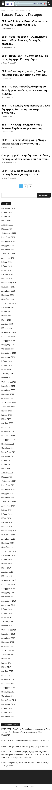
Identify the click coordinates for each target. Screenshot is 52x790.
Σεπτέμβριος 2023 (8, 353)
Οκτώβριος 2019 (7, 547)
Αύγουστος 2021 (8, 456)
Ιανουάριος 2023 (8, 386)
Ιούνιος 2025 (6, 266)
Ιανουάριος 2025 (8, 287)
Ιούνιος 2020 (6, 514)
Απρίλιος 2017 (7, 671)
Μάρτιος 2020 (6, 527)
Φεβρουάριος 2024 (8, 332)
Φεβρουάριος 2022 (8, 431)
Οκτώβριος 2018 (7, 597)
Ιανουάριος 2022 (8, 436)
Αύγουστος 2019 (8, 555)
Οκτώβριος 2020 (7, 498)
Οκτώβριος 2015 (7, 717)
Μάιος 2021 (6, 469)
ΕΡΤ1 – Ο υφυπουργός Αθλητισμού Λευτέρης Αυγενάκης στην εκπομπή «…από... (24, 90)
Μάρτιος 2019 (6, 576)
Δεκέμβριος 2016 (8, 688)
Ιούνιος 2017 (6, 663)
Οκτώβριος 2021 (7, 448)
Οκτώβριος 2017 (7, 646)
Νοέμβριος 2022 (7, 394)
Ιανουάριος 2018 (8, 634)
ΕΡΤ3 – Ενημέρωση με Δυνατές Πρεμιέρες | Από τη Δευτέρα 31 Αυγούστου (25, 764)
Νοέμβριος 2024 (7, 295)
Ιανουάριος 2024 (8, 336)
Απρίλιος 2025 (7, 274)
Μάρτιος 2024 (6, 328)
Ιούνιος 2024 (6, 316)
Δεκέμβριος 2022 (8, 390)
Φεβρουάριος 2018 (8, 630)
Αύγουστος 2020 (8, 506)
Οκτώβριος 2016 (7, 696)
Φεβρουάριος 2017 (8, 679)
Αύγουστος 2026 (8, 208)
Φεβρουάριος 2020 (8, 531)
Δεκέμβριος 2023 (8, 341)
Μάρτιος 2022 (6, 427)
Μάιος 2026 (6, 221)
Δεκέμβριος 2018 (8, 589)
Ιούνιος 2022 (6, 415)
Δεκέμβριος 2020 (8, 489)
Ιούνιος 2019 (6, 564)
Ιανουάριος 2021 (8, 485)
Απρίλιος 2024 (7, 324)
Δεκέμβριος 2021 (8, 440)
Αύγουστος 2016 (8, 704)
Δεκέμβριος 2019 (8, 539)
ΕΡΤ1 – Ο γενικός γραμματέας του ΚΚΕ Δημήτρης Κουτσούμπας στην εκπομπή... (25, 109)
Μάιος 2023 (6, 369)
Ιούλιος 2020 (6, 510)
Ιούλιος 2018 (6, 609)
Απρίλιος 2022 (7, 423)
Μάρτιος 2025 (6, 279)
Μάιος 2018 (6, 617)
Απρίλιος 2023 (7, 374)
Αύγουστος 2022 (8, 407)
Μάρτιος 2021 (6, 477)
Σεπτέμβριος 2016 (8, 700)
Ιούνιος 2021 (6, 465)
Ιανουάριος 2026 (8, 237)
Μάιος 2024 (6, 320)
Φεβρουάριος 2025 (8, 283)
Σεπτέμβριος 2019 (8, 551)
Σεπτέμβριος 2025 (8, 254)
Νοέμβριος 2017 (7, 642)
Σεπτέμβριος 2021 (8, 452)
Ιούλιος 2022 (6, 411)
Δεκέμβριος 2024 (8, 291)
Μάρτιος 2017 (6, 675)
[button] (48, 4)
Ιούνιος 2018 (6, 613)
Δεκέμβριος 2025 (8, 241)
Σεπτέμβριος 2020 (8, 502)
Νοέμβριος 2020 (7, 493)
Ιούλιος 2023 (6, 361)
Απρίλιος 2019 (7, 572)
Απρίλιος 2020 (7, 522)
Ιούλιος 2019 (6, 560)
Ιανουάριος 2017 (8, 684)
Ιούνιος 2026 (6, 217)
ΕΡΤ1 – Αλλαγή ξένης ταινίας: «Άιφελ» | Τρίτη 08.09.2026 (24, 747)
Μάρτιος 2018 (6, 626)
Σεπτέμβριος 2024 (8, 303)
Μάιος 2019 (6, 568)
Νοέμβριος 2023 (7, 345)
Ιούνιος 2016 (6, 712)
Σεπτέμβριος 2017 (8, 650)
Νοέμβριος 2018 (7, 593)
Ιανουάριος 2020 (8, 535)
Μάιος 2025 (6, 270)
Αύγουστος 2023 (8, 357)
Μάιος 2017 (6, 667)
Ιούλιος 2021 (6, 460)
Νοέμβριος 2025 (7, 246)
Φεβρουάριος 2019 (8, 580)
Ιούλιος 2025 (6, 262)
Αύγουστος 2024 (8, 307)
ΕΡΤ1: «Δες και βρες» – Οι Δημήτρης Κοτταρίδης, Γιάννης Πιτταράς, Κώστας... (24, 40)
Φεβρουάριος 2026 (8, 233)
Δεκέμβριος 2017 (8, 638)
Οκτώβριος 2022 (7, 398)
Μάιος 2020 (6, 518)
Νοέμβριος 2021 (7, 444)
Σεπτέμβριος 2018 (8, 601)
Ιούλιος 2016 (6, 708)
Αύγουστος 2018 (8, 605)
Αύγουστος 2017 (8, 655)
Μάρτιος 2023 (6, 378)
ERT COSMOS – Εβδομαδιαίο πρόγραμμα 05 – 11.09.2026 (25, 741)
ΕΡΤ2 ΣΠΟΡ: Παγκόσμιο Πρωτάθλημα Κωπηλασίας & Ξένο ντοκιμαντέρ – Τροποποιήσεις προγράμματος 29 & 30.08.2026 (25, 732)
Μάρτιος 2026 (6, 229)
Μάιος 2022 (6, 419)
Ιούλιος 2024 (6, 312)
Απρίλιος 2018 (7, 622)
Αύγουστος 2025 (8, 258)
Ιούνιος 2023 (6, 365)
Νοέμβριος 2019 (7, 543)
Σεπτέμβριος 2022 (8, 403)
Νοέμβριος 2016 (7, 692)
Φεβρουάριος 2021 (8, 481)
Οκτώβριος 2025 (7, 250)
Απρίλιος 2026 (7, 225)
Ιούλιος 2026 (6, 212)
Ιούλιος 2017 (6, 659)
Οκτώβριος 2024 (7, 299)
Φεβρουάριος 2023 (8, 382)
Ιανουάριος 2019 (8, 584)
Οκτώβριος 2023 (7, 349)
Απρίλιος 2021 (7, 473)
